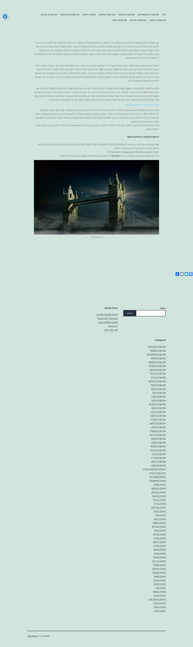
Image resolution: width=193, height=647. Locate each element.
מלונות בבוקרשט (158, 492)
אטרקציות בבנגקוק (158, 370)
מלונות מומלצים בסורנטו (107, 314)
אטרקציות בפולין (158, 442)
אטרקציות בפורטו (158, 446)
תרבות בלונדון (160, 611)
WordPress (33, 636)
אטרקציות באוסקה (158, 350)
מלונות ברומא (160, 607)
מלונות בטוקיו (160, 530)
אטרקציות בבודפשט (157, 362)
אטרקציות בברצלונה (69, 14)
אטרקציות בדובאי (157, 20)
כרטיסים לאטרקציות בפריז (154, 469)
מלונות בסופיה (159, 565)
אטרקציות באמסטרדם (148, 14)
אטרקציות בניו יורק (158, 435)
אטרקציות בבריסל (158, 373)
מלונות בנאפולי (159, 557)
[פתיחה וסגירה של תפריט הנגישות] (5, 16)
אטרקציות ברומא (158, 461)
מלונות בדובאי (160, 511)
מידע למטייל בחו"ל (157, 473)
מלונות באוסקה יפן (158, 477)
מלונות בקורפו (160, 595)
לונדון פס (115, 156)
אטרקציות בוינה (159, 392)
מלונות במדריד (159, 546)
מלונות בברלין (160, 503)
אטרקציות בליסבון (158, 415)
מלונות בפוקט (160, 576)
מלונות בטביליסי (159, 526)
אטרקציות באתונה (158, 358)
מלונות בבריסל (159, 500)
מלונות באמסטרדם (158, 480)
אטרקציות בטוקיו (158, 408)
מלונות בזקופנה (159, 523)
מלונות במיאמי (159, 549)
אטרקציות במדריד (158, 419)
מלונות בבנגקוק (159, 496)
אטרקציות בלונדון (107, 14)
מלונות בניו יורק (159, 561)
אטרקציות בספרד (158, 438)
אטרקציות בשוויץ (158, 465)
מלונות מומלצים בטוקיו (108, 322)
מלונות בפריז (160, 588)
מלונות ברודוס (160, 603)
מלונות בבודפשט (158, 488)
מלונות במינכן (160, 553)
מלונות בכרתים (159, 534)
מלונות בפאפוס (159, 572)
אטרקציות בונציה (158, 396)
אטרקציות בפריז (119, 20)
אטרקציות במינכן (158, 427)
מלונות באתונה (159, 484)
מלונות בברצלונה (158, 507)
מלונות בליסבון (159, 542)
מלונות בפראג (160, 584)
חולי (164, 14)
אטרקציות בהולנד (126, 14)
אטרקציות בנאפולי (158, 431)
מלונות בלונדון (89, 14)
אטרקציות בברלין (49, 14)
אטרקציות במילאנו (158, 423)
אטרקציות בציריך (158, 458)
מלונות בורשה (160, 519)
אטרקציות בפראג (138, 20)
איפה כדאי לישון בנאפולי (107, 318)
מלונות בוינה (160, 515)
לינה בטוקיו (113, 326)
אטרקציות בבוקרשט (157, 366)
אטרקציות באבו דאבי (157, 346)
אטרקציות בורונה (158, 400)
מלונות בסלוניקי (159, 568)
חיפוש (163, 308)
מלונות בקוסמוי (159, 591)
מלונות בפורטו (159, 580)
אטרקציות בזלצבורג (157, 404)
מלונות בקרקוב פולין (157, 599)
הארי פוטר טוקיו (111, 330)
